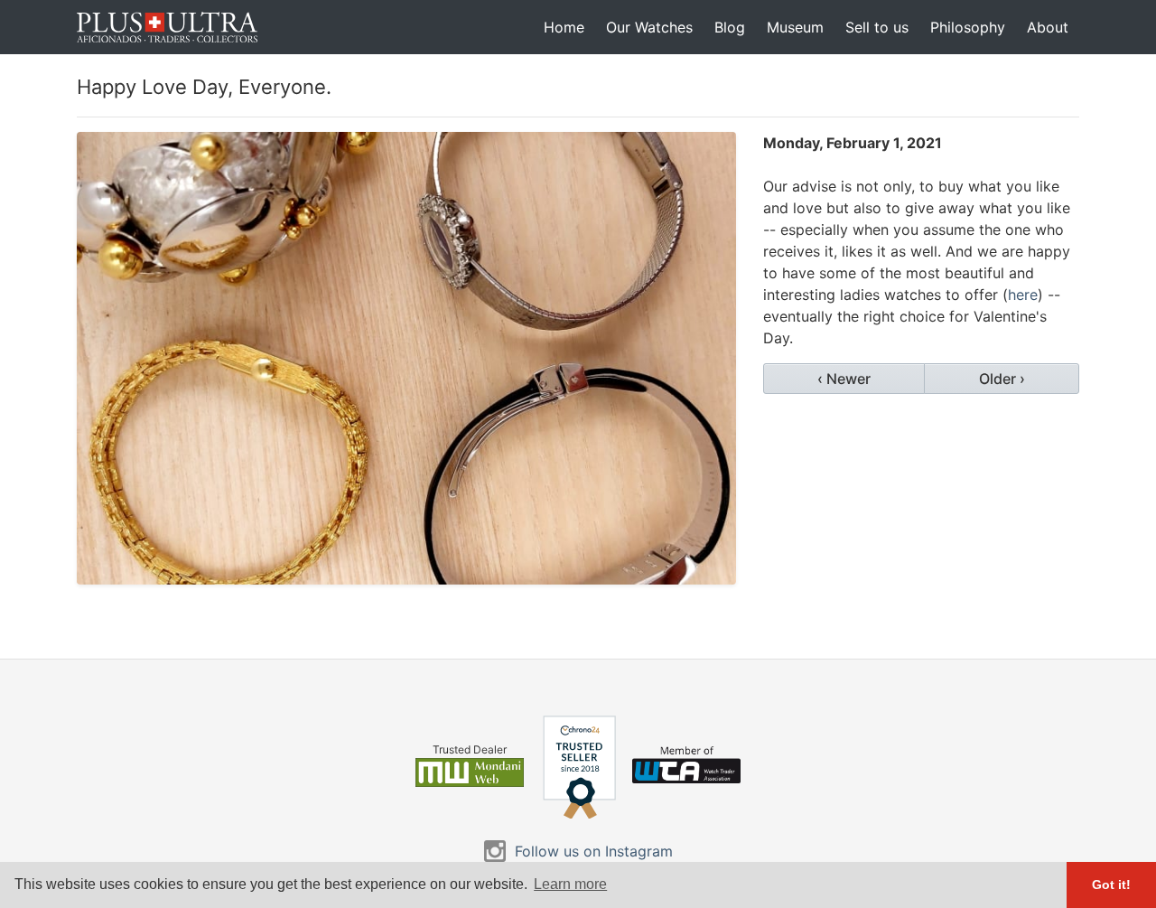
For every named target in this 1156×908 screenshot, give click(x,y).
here (1023, 295)
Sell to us (877, 27)
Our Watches (649, 27)
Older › (1002, 379)
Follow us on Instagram (594, 851)
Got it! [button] (1111, 884)
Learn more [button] (570, 884)
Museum (795, 27)
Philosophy (967, 27)
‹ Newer (844, 379)
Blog (729, 27)
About (1047, 27)
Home (564, 27)
